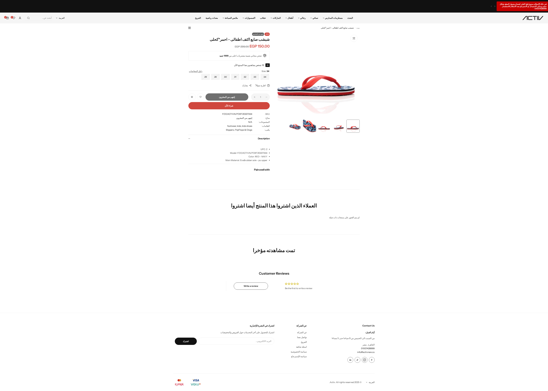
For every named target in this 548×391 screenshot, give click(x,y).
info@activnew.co (366, 352)
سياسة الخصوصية (299, 351)
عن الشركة (302, 332)
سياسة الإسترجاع (299, 356)
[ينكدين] (350, 360)
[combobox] (39, 18)
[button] (494, 6)
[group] (317, 75)
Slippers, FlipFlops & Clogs (239, 129)
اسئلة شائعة (301, 346)
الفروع (304, 342)
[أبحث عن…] (28, 18)
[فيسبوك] (372, 360)
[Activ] (533, 18)
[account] (20, 18)
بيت (358, 28)
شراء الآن (229, 105)
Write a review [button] (251, 286)
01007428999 (368, 348)
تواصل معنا (302, 337)
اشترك (186, 341)
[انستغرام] (364, 360)
